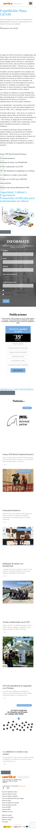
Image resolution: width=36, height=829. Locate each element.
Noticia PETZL (5, 183)
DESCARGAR (18, 370)
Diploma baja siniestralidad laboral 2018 (14, 187)
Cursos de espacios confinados (10, 796)
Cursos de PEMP (6, 807)
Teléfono (5, 266)
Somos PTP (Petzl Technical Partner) (13, 154)
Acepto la (15, 290)
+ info (4, 464)
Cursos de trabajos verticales (9, 794)
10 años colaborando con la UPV (11, 167)
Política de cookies (7, 815)
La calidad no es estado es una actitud (13, 175)
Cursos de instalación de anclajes (10, 802)
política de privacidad (19, 291)
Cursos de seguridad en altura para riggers (13, 798)
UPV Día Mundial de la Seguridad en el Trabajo (17, 171)
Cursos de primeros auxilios (9, 805)
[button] (30, 3)
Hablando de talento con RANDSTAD (13, 162)
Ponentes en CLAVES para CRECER (13, 179)
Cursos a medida (6, 809)
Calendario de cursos (7, 811)
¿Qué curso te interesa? (10, 274)
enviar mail (22, 786)
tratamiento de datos (21, 295)
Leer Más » (2, 156)
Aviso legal (5, 821)
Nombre (5, 250)
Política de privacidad (7, 817)
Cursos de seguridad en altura (9, 791)
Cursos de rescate (6, 800)
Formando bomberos (7, 158)
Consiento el (16, 294)
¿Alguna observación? (10, 282)
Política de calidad (6, 819)
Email (5, 258)
